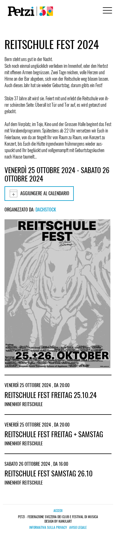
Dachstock (45, 209)
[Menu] (106, 11)
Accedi (58, 510)
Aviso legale (78, 527)
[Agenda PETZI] (29, 11)
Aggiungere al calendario (44, 193)
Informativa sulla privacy (48, 527)
